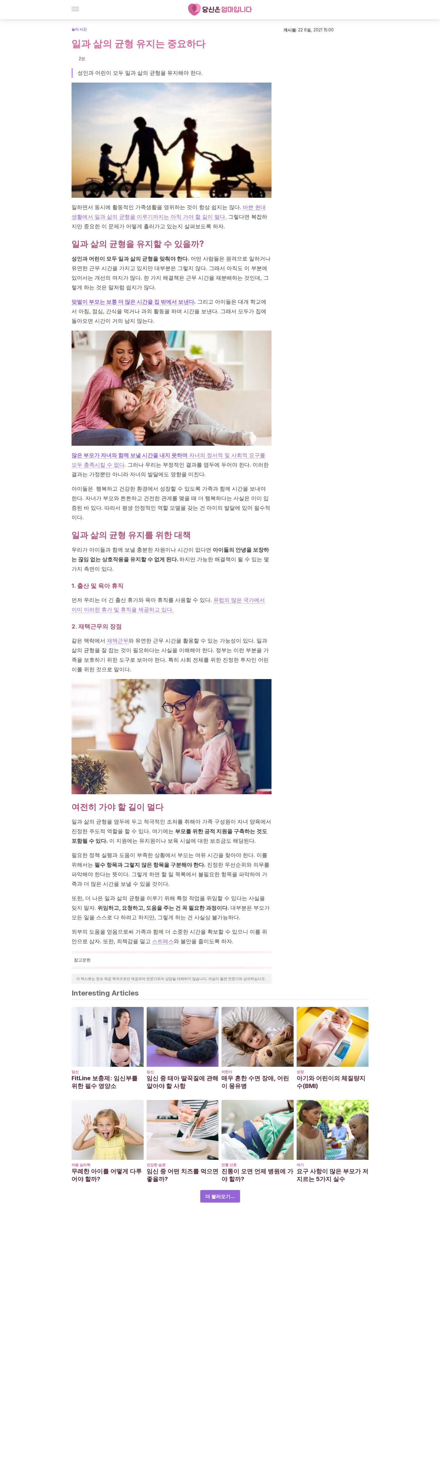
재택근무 (117, 640)
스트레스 (163, 941)
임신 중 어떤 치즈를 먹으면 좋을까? (183, 1175)
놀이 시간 (79, 29)
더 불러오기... (220, 1196)
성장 (300, 1071)
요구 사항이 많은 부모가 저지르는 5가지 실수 (332, 1175)
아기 (300, 1164)
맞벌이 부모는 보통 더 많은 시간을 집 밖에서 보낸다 (133, 302)
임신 (75, 1071)
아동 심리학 (81, 1164)
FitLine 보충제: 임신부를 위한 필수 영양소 (105, 1082)
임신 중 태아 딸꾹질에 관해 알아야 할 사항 (183, 1082)
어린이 (226, 1071)
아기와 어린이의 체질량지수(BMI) (331, 1082)
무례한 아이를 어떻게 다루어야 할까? (107, 1175)
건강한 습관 (156, 1164)
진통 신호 (229, 1164)
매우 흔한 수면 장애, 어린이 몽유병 (255, 1082)
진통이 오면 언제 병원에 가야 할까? (257, 1175)
